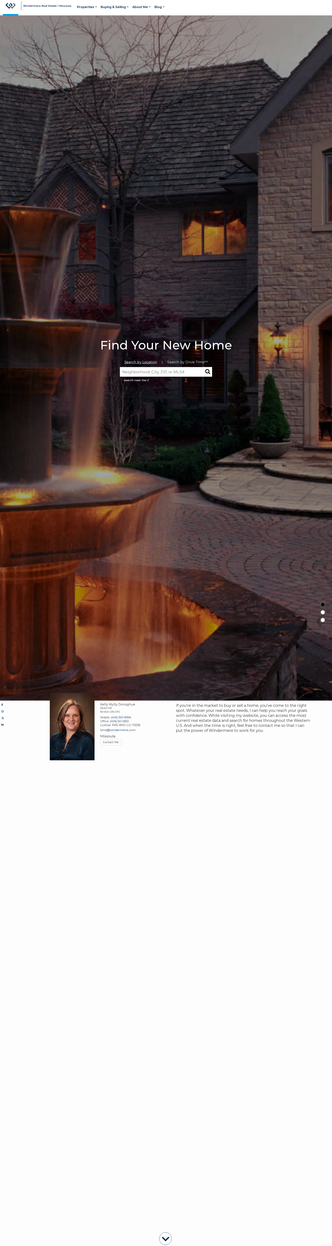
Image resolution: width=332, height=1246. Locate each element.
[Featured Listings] (322, 612)
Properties (87, 10)
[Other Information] (322, 620)
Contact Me (111, 742)
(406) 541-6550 (119, 721)
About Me (142, 10)
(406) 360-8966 (121, 717)
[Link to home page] (10, 7)
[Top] (322, 604)
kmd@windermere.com (117, 730)
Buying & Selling (115, 10)
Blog (160, 10)
